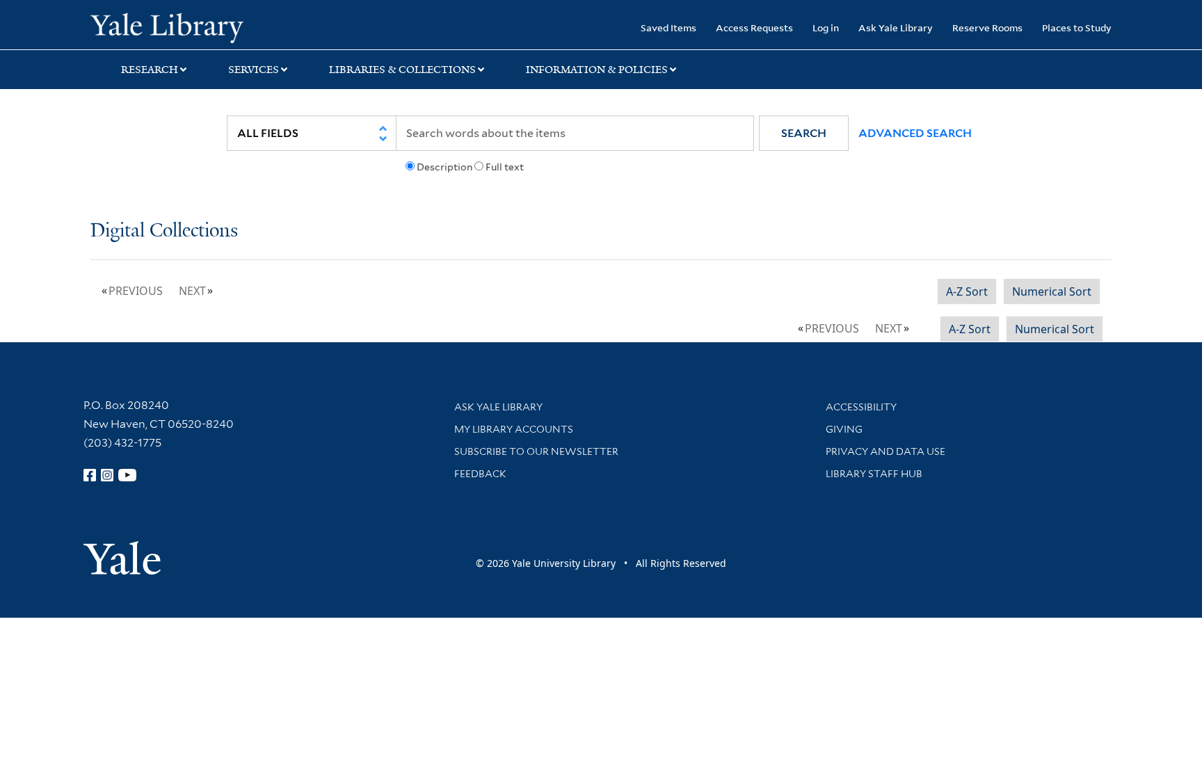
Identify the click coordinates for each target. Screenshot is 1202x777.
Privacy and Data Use (885, 451)
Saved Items (668, 27)
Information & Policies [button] (597, 70)
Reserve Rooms (987, 27)
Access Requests (754, 27)
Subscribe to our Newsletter (536, 451)
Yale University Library (166, 26)
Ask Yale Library (895, 27)
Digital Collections (164, 231)
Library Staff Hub (874, 473)
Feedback (480, 473)
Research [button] (149, 70)
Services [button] (253, 70)
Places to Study (1077, 27)
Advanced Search (915, 133)
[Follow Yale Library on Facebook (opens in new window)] (89, 475)
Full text (505, 167)
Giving (844, 429)
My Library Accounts (513, 429)
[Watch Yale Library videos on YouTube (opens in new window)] (127, 475)
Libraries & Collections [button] (402, 70)
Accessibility (861, 406)
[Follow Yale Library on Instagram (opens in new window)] (107, 475)
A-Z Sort (967, 291)
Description (444, 167)
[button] (804, 133)
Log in (825, 27)
